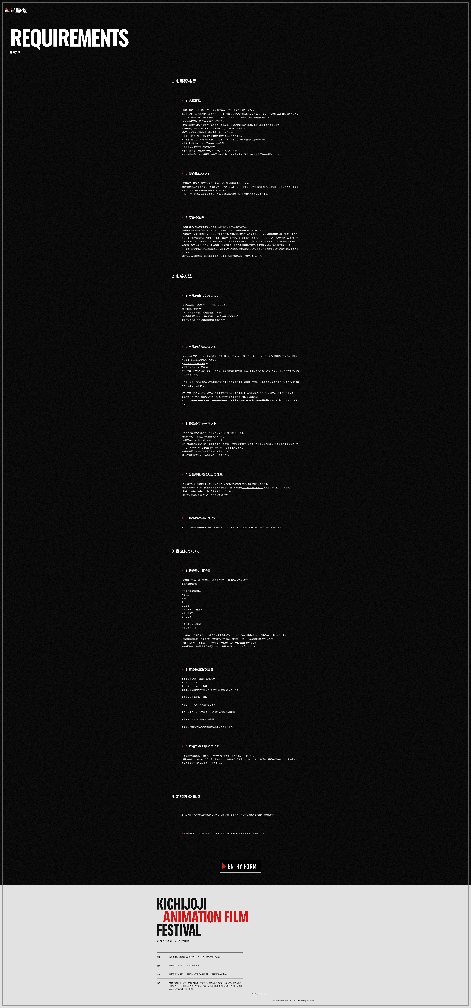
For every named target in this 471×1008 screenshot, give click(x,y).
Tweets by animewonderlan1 (260, 994)
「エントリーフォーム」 (258, 356)
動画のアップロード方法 (194, 363)
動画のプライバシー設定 (194, 367)
